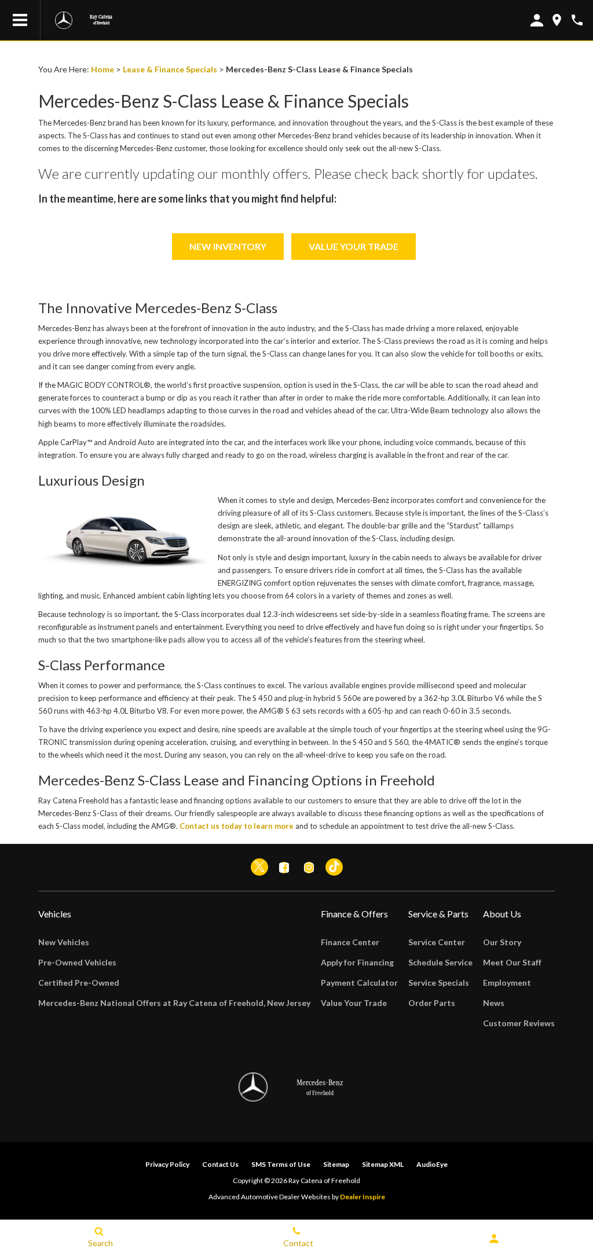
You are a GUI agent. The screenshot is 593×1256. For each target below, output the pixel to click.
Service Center (436, 942)
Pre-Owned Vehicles (77, 962)
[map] (557, 20)
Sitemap (336, 1164)
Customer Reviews (519, 1023)
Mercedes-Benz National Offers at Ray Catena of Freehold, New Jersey (174, 1003)
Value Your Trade (353, 246)
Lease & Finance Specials (170, 69)
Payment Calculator (359, 982)
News (493, 1003)
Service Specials (438, 982)
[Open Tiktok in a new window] (334, 867)
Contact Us (220, 1164)
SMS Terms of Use (280, 1164)
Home (102, 69)
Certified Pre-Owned (78, 982)
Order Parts (431, 1003)
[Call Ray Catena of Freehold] (577, 20)
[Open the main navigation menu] (20, 20)
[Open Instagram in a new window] (309, 867)
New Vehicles (63, 942)
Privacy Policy (167, 1164)
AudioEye (432, 1164)
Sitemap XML (383, 1164)
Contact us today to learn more (237, 826)
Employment (507, 982)
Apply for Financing (357, 962)
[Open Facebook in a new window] (284, 867)
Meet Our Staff (512, 962)
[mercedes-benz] (63, 20)
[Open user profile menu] (494, 1238)
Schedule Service (440, 962)
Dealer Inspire (362, 1196)
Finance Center (350, 942)
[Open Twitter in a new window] (259, 867)
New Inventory (227, 246)
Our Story (502, 942)
